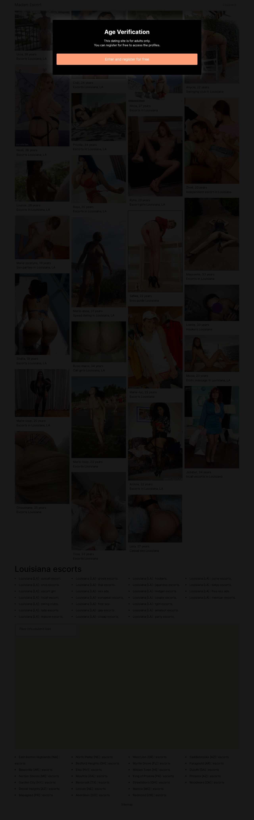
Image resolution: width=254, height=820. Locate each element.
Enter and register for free (127, 59)
